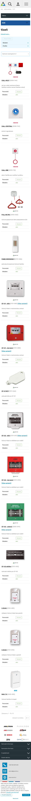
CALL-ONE (5, 170)
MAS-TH (4, 694)
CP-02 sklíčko (6, 566)
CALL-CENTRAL (7, 126)
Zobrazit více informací (12, 792)
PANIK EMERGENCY (8, 259)
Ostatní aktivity (5, 757)
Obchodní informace (7, 744)
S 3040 (4, 650)
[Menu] (26, 4)
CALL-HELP (5, 80)
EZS (2, 9)
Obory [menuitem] (4, 15)
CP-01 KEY (5, 391)
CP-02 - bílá (6, 436)
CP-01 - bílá (6, 303)
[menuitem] (15, 42)
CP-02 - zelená (7, 527)
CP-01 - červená (7, 348)
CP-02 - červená (7, 480)
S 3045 (4, 608)
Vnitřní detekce (7, 9)
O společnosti (5, 753)
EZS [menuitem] (3, 23)
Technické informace (7, 748)
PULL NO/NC (6, 215)
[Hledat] (10, 4)
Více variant (22, 303)
